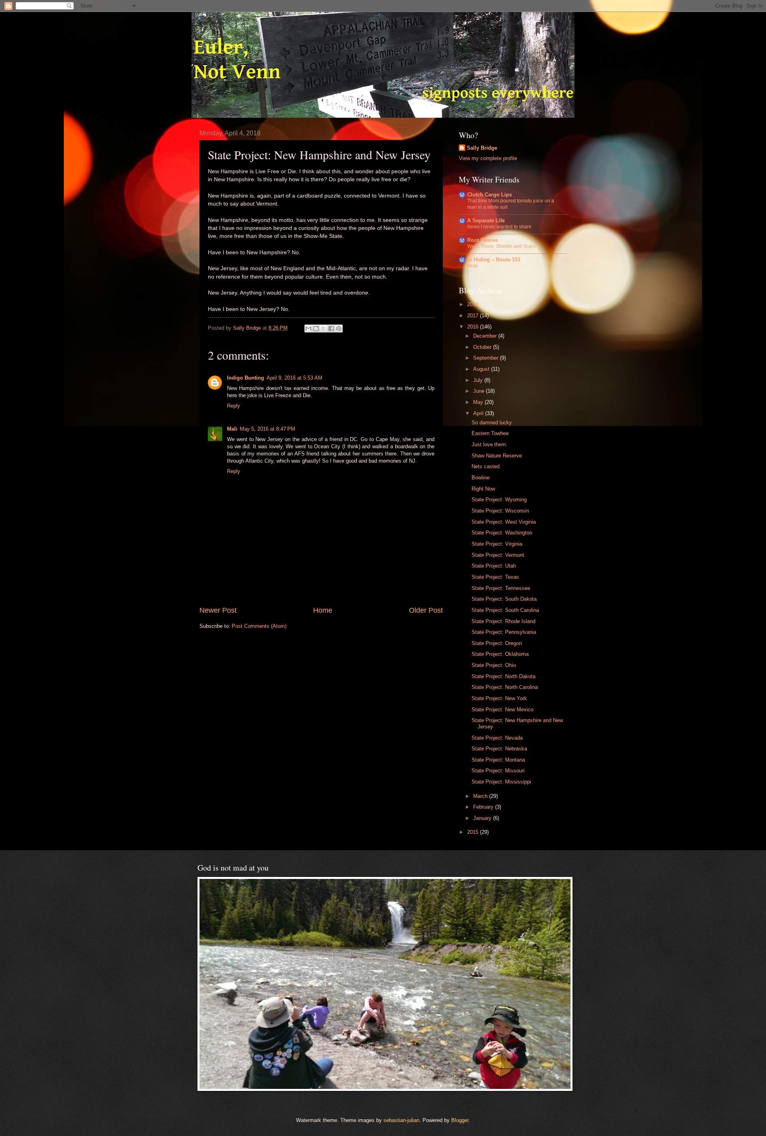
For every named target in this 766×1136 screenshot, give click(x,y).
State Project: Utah (494, 566)
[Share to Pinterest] (339, 328)
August (482, 369)
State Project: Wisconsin (500, 511)
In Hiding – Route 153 (493, 260)
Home (322, 610)
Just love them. (489, 444)
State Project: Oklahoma (500, 654)
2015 (473, 832)
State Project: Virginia (497, 544)
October (483, 347)
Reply (233, 406)
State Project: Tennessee (501, 588)
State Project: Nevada (497, 738)
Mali (232, 429)
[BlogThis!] (316, 328)
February (484, 807)
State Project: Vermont (498, 555)
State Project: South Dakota (504, 599)
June (479, 391)
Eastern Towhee (490, 433)
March (481, 796)
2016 (473, 327)
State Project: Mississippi (501, 782)
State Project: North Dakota (503, 676)
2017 (473, 316)
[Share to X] (324, 328)
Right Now (483, 489)
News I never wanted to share (499, 227)
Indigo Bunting (245, 378)
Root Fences (482, 240)
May (479, 402)
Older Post (426, 610)
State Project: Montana (498, 760)
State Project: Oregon (497, 643)
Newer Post (218, 610)
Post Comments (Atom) (259, 626)
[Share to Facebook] (331, 328)
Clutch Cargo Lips (489, 195)
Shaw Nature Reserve (497, 456)
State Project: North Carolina (505, 687)
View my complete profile (488, 158)
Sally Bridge (482, 148)
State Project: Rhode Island (503, 621)
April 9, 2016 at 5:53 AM (294, 378)
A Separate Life (486, 221)
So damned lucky (492, 423)
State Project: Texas (495, 577)
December (485, 336)
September (486, 358)
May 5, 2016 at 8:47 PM (267, 429)
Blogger (459, 1120)
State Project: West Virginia (504, 522)
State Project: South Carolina (505, 610)
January (483, 818)
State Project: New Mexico (502, 709)
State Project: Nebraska (499, 749)
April (479, 413)
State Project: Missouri (498, 771)
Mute (472, 266)
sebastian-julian (401, 1120)
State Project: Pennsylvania (504, 632)
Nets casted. (486, 466)
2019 (473, 304)
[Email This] (308, 328)
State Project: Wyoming (499, 500)
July (478, 380)
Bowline (481, 478)
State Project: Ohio (494, 665)
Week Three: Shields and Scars (501, 246)
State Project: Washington (502, 533)
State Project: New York (499, 698)
